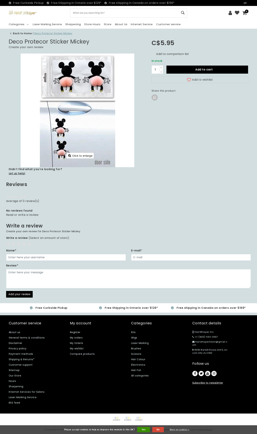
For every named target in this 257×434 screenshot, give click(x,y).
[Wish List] (237, 12)
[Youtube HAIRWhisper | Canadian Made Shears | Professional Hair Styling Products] (207, 373)
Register (75, 332)
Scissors (136, 354)
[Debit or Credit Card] (128, 420)
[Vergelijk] (246, 3)
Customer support (21, 365)
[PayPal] (117, 420)
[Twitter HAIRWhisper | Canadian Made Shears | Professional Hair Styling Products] (201, 373)
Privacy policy (18, 348)
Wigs (134, 337)
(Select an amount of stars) (37, 238)
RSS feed (14, 402)
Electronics (138, 365)
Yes (143, 429)
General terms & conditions (27, 337)
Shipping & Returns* (21, 359)
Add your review (19, 294)
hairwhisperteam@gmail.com (209, 343)
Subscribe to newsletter (207, 383)
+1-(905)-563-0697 (206, 336)
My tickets (76, 343)
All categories (140, 375)
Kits (133, 332)
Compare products (82, 354)
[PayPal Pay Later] (139, 420)
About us (14, 332)
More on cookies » (179, 429)
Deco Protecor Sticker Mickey (53, 33)
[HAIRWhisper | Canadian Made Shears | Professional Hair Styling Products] (23, 13)
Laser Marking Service (23, 397)
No (158, 429)
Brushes (136, 348)
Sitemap (14, 370)
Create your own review (26, 47)
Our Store (15, 375)
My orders (76, 337)
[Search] (183, 12)
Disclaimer (15, 343)
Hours (12, 381)
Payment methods (21, 354)
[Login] (230, 12)
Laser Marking (140, 343)
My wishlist (77, 348)
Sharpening (16, 386)
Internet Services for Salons (26, 392)
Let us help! (17, 173)
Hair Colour (138, 359)
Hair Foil (136, 370)
